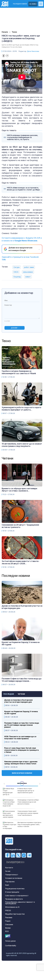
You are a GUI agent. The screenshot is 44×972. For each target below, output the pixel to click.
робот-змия (29, 267)
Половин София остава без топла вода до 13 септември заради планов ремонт (21, 725)
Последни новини (20, 4)
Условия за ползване (13, 878)
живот (28, 277)
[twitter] (18, 855)
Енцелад (17, 277)
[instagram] (23, 855)
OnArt (7, 936)
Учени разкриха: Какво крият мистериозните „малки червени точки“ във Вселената (28, 813)
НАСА (16, 272)
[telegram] (29, 855)
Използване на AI (12, 907)
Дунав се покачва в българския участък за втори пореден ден (18, 701)
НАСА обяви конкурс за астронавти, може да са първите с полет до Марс (23, 189)
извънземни (28, 272)
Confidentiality (10, 945)
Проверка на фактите (14, 899)
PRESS (8, 910)
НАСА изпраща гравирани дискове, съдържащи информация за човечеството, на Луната (22, 137)
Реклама (8, 917)
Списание (9, 924)
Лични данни (10, 941)
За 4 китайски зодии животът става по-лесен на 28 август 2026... (20, 562)
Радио (7, 921)
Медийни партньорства (15, 914)
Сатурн (17, 267)
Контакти (9, 867)
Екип (7, 885)
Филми (8, 928)
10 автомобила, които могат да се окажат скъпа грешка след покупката (22, 445)
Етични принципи (12, 892)
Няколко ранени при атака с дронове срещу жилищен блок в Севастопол (20, 763)
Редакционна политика (14, 888)
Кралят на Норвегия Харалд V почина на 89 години (21, 712)
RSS (7, 931)
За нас (7, 871)
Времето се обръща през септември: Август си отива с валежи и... (19, 489)
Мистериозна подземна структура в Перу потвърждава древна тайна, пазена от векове (29, 824)
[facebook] (7, 855)
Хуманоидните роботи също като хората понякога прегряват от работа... (21, 408)
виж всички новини (22, 773)
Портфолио (10, 881)
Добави (14, 328)
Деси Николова (33, 51)
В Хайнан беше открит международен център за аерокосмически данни (26, 790)
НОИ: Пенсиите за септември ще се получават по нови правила (20, 738)
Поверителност (11, 874)
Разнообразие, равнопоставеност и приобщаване (20, 902)
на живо (32, 4)
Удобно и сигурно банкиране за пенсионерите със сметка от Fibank (19, 372)
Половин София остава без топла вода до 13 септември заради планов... (21, 679)
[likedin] (13, 855)
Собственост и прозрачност (17, 895)
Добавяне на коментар (18, 292)
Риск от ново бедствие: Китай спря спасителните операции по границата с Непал (21, 750)
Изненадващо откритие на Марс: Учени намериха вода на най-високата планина (28, 802)
